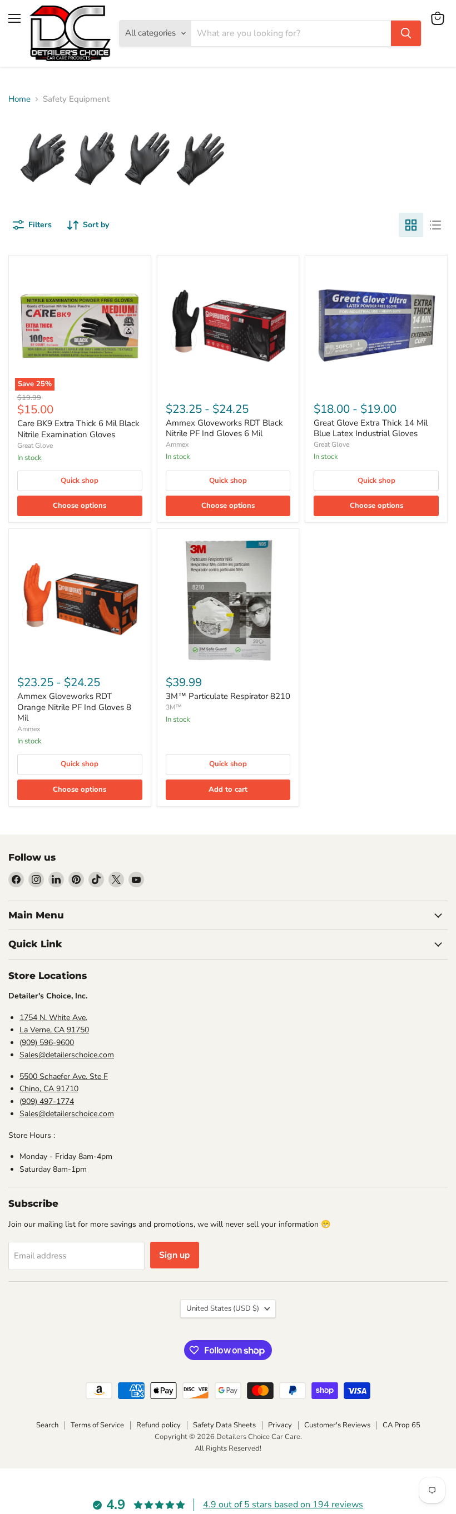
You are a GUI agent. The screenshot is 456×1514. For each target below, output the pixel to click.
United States (222, 1308)
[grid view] (411, 225)
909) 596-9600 (48, 1042)
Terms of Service (97, 1425)
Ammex (177, 444)
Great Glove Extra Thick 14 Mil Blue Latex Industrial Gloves (371, 428)
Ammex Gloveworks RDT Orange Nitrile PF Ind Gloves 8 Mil (74, 707)
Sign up (174, 1255)
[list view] (435, 225)
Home (19, 99)
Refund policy (158, 1425)
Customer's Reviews (337, 1425)
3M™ (174, 707)
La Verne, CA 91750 (54, 1030)
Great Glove (35, 445)
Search (47, 1425)
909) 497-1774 (48, 1101)
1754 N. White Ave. (53, 1017)
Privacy (280, 1425)
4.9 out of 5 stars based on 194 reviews (283, 1504)
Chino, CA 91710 (48, 1088)
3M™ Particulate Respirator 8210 (228, 696)
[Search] (406, 33)
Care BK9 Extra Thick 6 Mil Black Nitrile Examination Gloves (78, 429)
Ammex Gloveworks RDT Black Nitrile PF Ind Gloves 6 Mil (224, 428)
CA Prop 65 (401, 1425)
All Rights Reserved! (228, 1448)
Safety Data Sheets (224, 1425)
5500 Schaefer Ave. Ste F (63, 1076)
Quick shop (79, 481)
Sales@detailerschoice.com (66, 1055)
